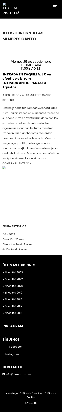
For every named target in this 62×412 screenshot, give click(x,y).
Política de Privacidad (31, 393)
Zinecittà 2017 (13, 306)
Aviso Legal (12, 393)
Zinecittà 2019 (13, 293)
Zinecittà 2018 (13, 299)
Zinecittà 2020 (14, 286)
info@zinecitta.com (18, 374)
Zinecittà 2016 (13, 313)
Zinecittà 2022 (14, 279)
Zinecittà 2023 (14, 272)
